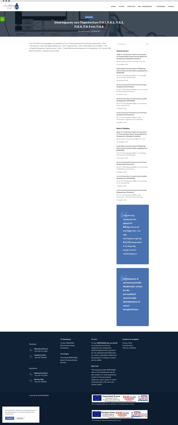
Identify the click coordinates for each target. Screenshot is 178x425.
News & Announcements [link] (68, 360)
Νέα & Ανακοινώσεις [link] (67, 345)
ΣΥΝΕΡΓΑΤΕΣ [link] (131, 6)
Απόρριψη (20, 418)
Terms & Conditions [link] (129, 348)
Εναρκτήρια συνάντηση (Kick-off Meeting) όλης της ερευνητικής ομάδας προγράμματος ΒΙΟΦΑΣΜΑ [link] (132, 71)
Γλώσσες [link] (171, 6)
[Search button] (147, 44)
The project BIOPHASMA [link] (69, 358)
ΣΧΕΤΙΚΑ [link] (121, 6)
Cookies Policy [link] (127, 345)
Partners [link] (63, 362)
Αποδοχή (9, 418)
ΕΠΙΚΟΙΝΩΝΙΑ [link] (160, 6)
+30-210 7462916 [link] (40, 357)
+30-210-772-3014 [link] (40, 351)
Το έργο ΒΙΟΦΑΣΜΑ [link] (67, 343)
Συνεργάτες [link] (64, 348)
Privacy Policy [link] (127, 343)
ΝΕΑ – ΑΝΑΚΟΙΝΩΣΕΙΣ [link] (145, 6)
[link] (2, 19)
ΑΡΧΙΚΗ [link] (113, 6)
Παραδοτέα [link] (89, 17)
